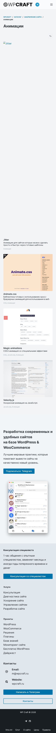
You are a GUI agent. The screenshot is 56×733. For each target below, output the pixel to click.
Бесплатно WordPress (16, 648)
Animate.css (9, 294)
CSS (5, 303)
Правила (46, 730)
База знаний (10, 640)
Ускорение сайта (13, 600)
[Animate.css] (28, 272)
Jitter (6, 239)
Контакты (28, 701)
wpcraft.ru (18, 683)
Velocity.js (8, 400)
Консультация (11, 592)
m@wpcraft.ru (20, 673)
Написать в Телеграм (28, 692)
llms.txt (9, 730)
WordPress (9, 624)
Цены (36, 730)
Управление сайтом (15, 604)
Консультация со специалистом (28, 576)
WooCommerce (12, 628)
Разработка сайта (14, 608)
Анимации (7, 249)
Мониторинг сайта (14, 644)
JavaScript (11, 355)
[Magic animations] (28, 326)
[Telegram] (37, 5)
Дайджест (9, 653)
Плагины (8, 636)
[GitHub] (30, 721)
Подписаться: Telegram (19, 471)
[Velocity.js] (28, 378)
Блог (17, 730)
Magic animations (12, 348)
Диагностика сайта (14, 596)
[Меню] (51, 4)
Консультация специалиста (18, 550)
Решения (8, 632)
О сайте (27, 730)
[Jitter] (28, 139)
